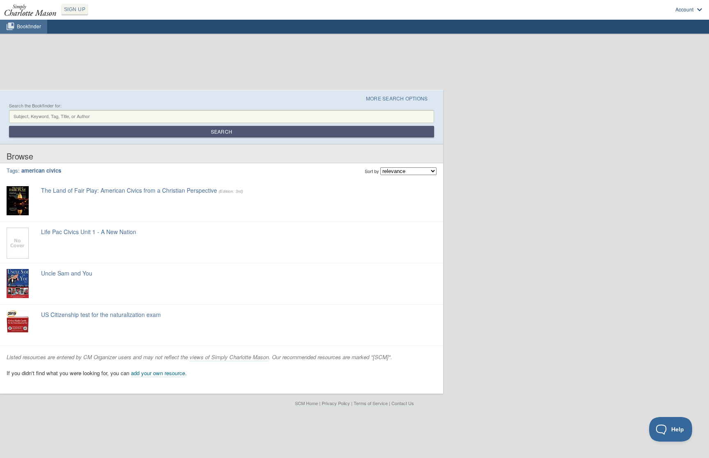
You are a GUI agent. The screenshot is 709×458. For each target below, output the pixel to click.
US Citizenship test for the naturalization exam (101, 314)
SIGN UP (74, 9)
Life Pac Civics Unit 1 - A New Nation (88, 232)
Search (221, 131)
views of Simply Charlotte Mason (229, 357)
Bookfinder (29, 26)
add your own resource (158, 373)
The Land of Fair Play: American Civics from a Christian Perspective (129, 190)
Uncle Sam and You (66, 273)
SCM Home (306, 403)
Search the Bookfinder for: (35, 106)
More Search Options (397, 98)
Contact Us (402, 403)
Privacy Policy (336, 403)
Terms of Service (371, 403)
